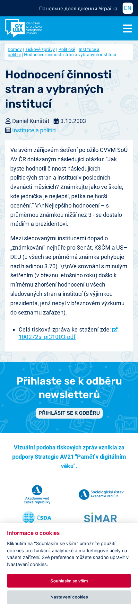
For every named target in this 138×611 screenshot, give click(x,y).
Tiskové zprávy (40, 49)
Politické (66, 49)
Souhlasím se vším (69, 580)
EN (128, 8)
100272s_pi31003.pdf (47, 336)
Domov (15, 49)
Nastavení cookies (69, 596)
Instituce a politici (34, 130)
